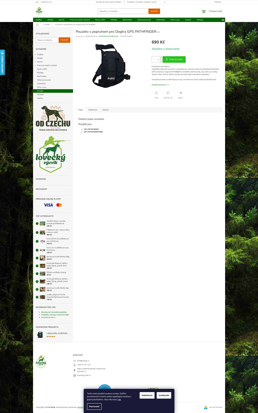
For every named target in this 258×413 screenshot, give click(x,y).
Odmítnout (147, 395)
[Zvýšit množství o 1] (161, 57)
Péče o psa (41, 87)
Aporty (40, 61)
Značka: (126, 36)
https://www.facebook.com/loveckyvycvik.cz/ (91, 370)
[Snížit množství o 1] (161, 61)
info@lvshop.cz (83, 360)
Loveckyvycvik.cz (48, 317)
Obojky (40, 58)
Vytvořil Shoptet (215, 407)
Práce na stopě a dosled (47, 65)
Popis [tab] (80, 110)
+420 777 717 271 (84, 364)
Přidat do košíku (176, 59)
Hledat (154, 11)
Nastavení (94, 406)
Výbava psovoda (44, 80)
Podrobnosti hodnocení (108, 36)
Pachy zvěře (42, 69)
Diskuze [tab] (106, 110)
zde (119, 399)
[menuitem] (39, 20)
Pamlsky (40, 94)
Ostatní (40, 91)
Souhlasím (164, 395)
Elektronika (41, 76)
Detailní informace (159, 85)
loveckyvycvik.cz (84, 375)
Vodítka (40, 54)
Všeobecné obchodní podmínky (109, 2)
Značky (40, 98)
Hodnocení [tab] (92, 110)
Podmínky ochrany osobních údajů (142, 2)
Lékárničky (41, 83)
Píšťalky (40, 72)
